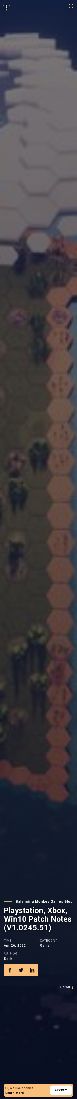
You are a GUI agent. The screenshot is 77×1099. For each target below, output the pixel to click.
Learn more (14, 1093)
